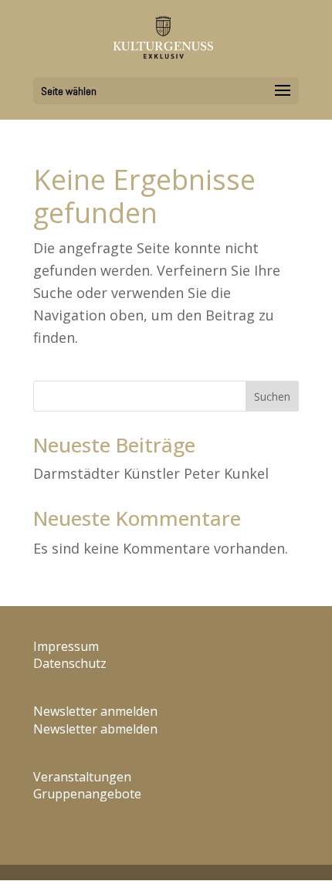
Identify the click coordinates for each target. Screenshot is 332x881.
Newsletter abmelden (95, 728)
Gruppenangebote (87, 793)
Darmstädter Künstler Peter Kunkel (151, 473)
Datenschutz (70, 663)
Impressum (66, 646)
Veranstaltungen (82, 776)
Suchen (272, 396)
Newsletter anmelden (95, 711)
